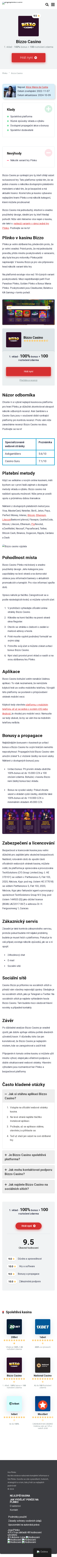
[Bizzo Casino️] (11, 350)
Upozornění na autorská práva (23, 1524)
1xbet (43, 1337)
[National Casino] (42, 1371)
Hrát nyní (27, 57)
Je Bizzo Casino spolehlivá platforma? (25, 1157)
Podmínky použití (17, 1516)
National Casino (43, 1375)
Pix (33, 524)
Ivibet (14, 1414)
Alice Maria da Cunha (37, 87)
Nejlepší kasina (20, 1495)
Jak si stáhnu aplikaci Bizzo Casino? (26, 1096)
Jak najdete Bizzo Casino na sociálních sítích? (26, 1187)
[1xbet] (42, 1333)
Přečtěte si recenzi (28, 380)
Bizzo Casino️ (33, 337)
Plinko (4, 73)
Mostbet (43, 1414)
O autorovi (15, 1506)
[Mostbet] (42, 1410)
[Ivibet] (14, 1410)
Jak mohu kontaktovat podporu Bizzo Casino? (28, 1172)
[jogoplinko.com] (12, 2)
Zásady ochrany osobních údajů (24, 1520)
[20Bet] (14, 1333)
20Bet (14, 1337)
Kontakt (14, 1509)
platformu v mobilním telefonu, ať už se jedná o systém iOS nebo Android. (25, 709)
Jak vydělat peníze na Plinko (24, 1500)
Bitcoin (31, 515)
